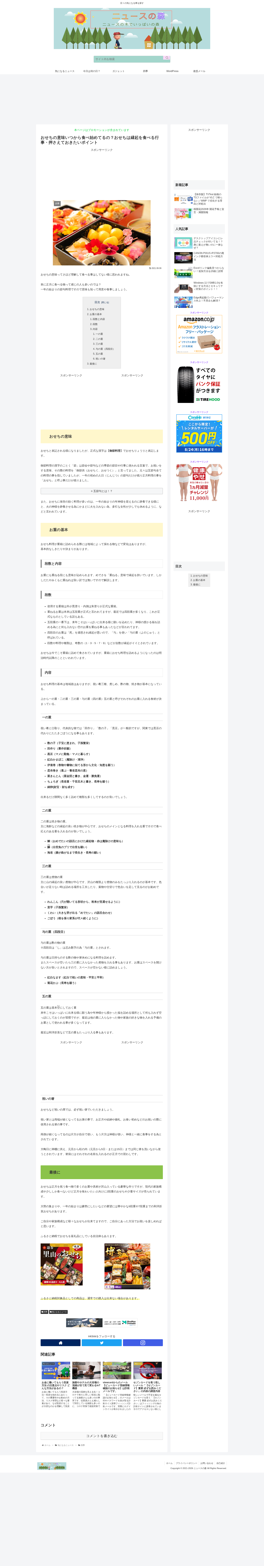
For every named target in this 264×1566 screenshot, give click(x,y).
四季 (45, 1312)
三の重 (99, 343)
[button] (166, 58)
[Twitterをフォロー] (102, 1342)
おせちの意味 (97, 309)
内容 (95, 329)
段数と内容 (99, 319)
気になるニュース (59, 1312)
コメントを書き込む (101, 1436)
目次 (97, 302)
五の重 (99, 353)
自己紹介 (220, 1463)
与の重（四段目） (105, 348)
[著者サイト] (61, 1342)
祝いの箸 (100, 358)
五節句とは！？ (103, 491)
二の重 (99, 339)
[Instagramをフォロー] (143, 1342)
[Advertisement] (132, 99)
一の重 (99, 333)
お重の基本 (96, 314)
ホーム (169, 1463)
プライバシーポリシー (186, 1463)
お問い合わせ (206, 1463)
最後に (93, 363)
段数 (95, 324)
